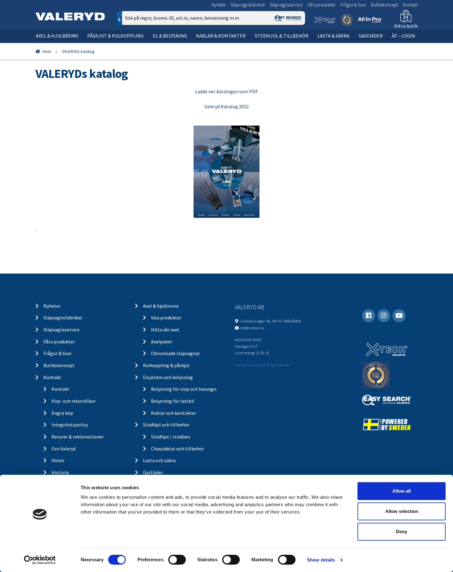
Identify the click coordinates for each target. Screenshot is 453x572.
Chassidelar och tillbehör (177, 449)
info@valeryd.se (252, 327)
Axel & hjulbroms (57, 36)
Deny (401, 531)
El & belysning (170, 36)
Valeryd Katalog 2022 (226, 106)
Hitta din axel (165, 329)
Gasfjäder (371, 36)
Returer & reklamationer (77, 437)
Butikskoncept (384, 5)
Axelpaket (161, 341)
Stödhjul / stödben (170, 437)
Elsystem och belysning (168, 377)
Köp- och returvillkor (73, 401)
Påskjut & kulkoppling (115, 36)
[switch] (177, 560)
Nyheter (218, 5)
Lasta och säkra (159, 460)
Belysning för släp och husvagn (183, 389)
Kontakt (410, 5)
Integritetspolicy (69, 425)
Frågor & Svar (353, 5)
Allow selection (401, 511)
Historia (60, 472)
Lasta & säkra (333, 36)
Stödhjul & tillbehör (281, 36)
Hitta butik (406, 26)
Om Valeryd (63, 449)
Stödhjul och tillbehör (166, 425)
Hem (47, 51)
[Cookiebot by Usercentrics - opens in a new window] (40, 560)
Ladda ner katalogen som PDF (226, 91)
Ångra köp (62, 413)
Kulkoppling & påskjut (166, 365)
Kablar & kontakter (221, 36)
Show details (321, 559)
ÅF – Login (403, 36)
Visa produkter (166, 317)
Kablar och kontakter (173, 413)
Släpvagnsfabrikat (248, 5)
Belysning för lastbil (172, 401)
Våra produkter (321, 5)
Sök (295, 44)
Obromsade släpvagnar (175, 353)
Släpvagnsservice (286, 5)
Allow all (401, 491)
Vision (57, 460)
